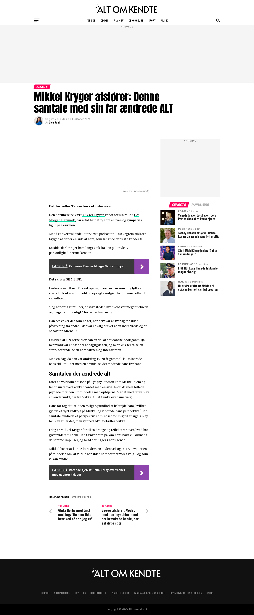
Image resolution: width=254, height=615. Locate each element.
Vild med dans (62, 593)
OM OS (209, 593)
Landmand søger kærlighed (149, 593)
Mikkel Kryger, (93, 215)
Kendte (104, 20)
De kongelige (136, 20)
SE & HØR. (73, 279)
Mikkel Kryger (82, 497)
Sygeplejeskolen (120, 593)
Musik (164, 20)
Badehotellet (98, 593)
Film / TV (118, 20)
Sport (152, 20)
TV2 (77, 593)
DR (84, 593)
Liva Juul (54, 122)
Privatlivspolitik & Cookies (186, 593)
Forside (90, 20)
